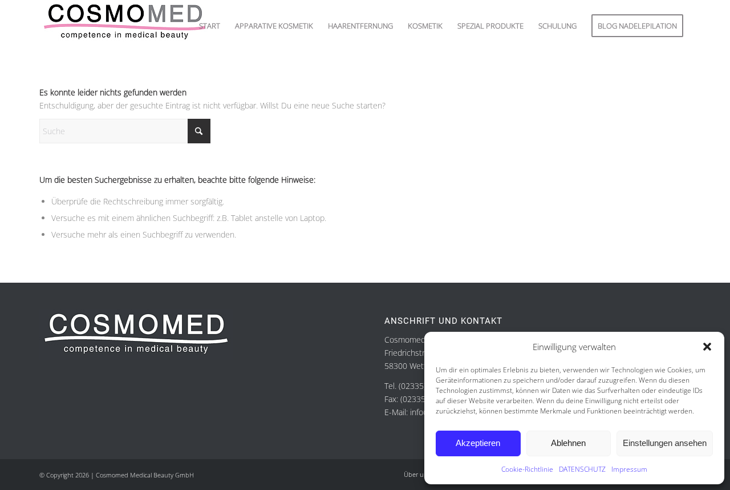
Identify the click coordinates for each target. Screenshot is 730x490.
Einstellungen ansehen (665, 443)
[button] (707, 346)
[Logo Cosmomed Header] (124, 25)
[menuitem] (210, 25)
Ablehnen (568, 443)
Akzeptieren (478, 443)
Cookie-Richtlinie (527, 469)
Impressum (629, 469)
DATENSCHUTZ (582, 469)
